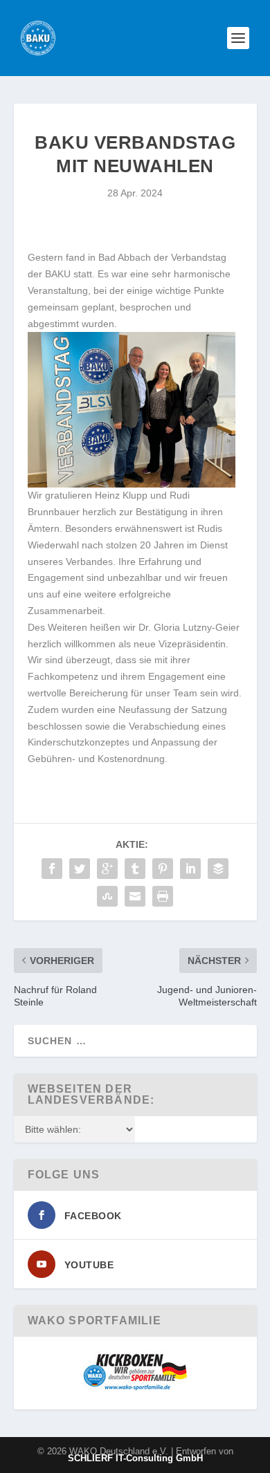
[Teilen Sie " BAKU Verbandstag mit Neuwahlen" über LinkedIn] (190, 868)
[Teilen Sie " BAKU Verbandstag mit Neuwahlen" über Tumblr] (135, 868)
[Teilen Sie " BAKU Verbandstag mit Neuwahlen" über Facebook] (52, 868)
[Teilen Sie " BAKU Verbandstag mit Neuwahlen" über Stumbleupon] (107, 896)
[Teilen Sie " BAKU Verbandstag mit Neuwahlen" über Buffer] (218, 868)
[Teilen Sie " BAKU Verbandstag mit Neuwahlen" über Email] (135, 896)
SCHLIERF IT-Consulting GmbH (135, 1458)
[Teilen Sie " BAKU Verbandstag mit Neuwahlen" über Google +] (107, 868)
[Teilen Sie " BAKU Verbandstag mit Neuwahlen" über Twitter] (79, 868)
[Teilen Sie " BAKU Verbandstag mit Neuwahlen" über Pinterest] (163, 868)
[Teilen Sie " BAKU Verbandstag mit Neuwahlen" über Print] (163, 896)
